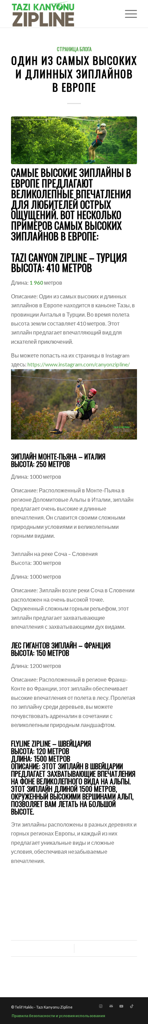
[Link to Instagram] (101, 1006)
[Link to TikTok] (132, 1006)
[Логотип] (61, 13)
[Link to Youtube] (121, 1006)
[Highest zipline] (74, 140)
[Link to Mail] (111, 1006)
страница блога (74, 49)
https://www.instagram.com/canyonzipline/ (79, 364)
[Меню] (127, 13)
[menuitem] (127, 13)
